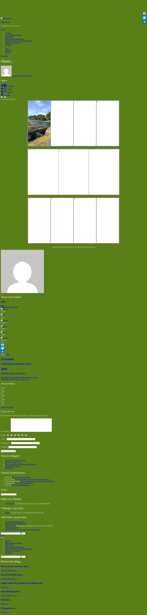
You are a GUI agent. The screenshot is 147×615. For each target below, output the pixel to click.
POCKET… (9, 468)
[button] (73, 29)
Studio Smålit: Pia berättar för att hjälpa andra (20, 464)
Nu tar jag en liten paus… (14, 462)
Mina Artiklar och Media (13, 35)
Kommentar (5, 431)
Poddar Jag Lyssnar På (13, 43)
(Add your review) (7, 407)
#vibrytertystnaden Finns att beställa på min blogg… (32, 479)
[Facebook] (73, 344)
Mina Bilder (9, 37)
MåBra (7, 513)
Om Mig (8, 33)
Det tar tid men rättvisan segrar (15, 460)
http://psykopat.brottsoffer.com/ (15, 524)
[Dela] (73, 351)
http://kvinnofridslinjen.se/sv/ (15, 522)
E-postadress (6, 443)
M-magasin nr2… (9, 608)
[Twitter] (73, 348)
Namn (3, 439)
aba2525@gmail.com (10, 307)
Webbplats (4, 447)
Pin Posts (8, 45)
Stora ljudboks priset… (13, 466)
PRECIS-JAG (6, 22)
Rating (3, 435)
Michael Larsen (10, 526)
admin (14, 76)
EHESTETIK (10, 504)
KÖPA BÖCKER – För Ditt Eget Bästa (18, 41)
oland (8, 354)
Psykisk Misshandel (12, 528)
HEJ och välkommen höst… (22, 477)
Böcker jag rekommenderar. (14, 39)
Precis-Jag (4, 56)
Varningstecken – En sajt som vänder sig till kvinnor (22, 530)
